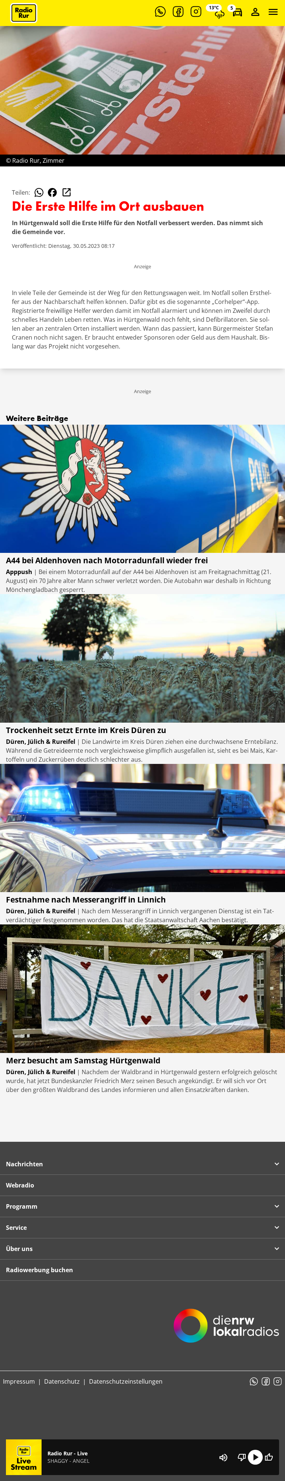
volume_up (223, 1457)
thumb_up (268, 1457)
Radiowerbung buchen (39, 1270)
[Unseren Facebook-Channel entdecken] (178, 11)
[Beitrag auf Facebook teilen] (52, 192)
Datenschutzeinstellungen (126, 1381)
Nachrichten (24, 1164)
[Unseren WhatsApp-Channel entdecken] (160, 11)
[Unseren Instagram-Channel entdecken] (196, 11)
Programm (21, 1206)
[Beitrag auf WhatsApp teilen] (39, 192)
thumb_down (242, 1457)
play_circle (255, 1457)
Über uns (19, 1249)
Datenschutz (62, 1381)
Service (16, 1228)
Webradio (20, 1185)
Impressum (19, 1381)
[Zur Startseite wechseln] (24, 13)
